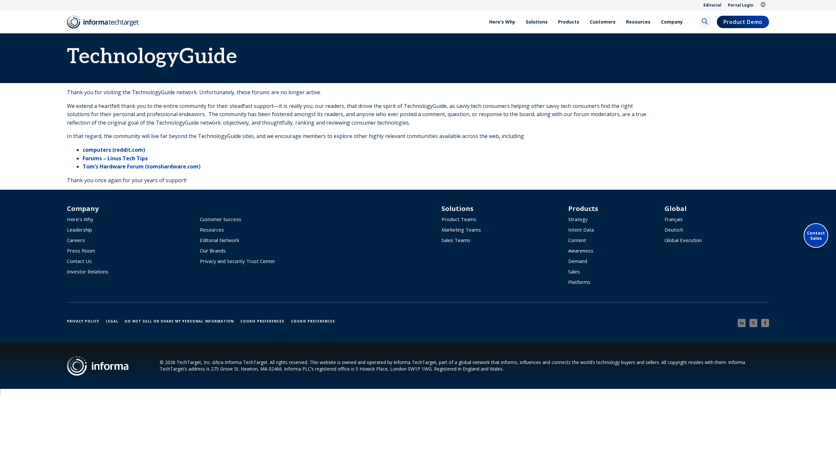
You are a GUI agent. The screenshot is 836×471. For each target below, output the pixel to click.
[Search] (705, 21)
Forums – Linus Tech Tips (115, 158)
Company (672, 22)
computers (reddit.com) (114, 149)
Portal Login (740, 5)
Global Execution (683, 240)
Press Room (81, 250)
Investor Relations (87, 271)
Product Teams (459, 219)
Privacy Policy (83, 321)
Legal (112, 321)
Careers (76, 240)
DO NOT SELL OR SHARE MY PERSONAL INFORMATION (179, 321)
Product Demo (743, 22)
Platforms (579, 282)
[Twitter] (753, 323)
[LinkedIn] (742, 323)
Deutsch (674, 229)
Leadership (79, 229)
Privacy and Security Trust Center (237, 261)
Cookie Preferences (262, 321)
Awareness (580, 250)
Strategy (578, 219)
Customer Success (220, 219)
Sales (574, 271)
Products (568, 22)
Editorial (712, 5)
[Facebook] (765, 323)
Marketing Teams (461, 229)
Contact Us (79, 261)
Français (674, 219)
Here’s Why (502, 22)
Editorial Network (219, 240)
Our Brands (213, 250)
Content (577, 240)
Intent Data (581, 229)
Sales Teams (456, 240)
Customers (603, 22)
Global (763, 5)
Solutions (537, 22)
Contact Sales (816, 235)
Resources (638, 22)
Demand (577, 261)
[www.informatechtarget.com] (106, 21)
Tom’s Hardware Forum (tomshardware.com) (142, 166)
